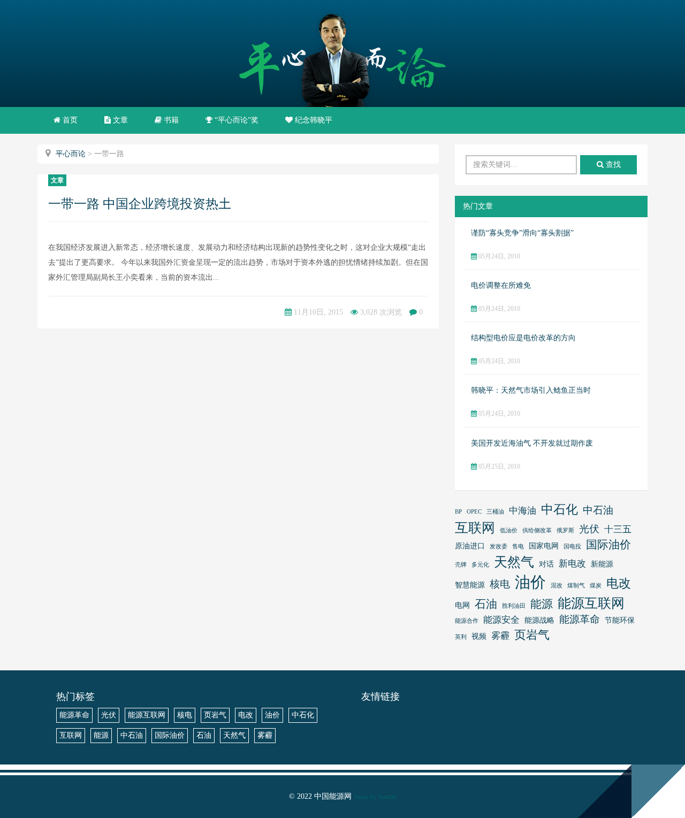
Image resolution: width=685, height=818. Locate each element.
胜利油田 (514, 606)
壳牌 (461, 565)
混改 (556, 585)
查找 (612, 164)
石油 (486, 604)
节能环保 (620, 620)
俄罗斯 (565, 530)
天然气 (514, 562)
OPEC (474, 512)
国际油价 (608, 545)
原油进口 (470, 546)
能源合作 (466, 621)
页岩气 (532, 635)
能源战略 (539, 620)
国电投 (572, 546)
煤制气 (576, 585)
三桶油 (495, 512)
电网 (462, 605)
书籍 (170, 120)
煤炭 (596, 585)
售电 (518, 546)
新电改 (572, 564)
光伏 (589, 528)
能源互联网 (591, 603)
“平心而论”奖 (235, 120)
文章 (119, 120)
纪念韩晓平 (312, 120)
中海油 (522, 511)
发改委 (498, 546)
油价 (530, 582)
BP (458, 512)
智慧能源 (470, 585)
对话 (546, 564)
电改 (618, 583)
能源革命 (579, 619)
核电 (500, 584)
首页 (69, 120)
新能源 (602, 564)
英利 (461, 637)
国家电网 (544, 546)
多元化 (480, 565)
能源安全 (501, 620)
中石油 (598, 510)
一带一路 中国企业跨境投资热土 (139, 204)
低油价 (508, 530)
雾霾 (500, 636)
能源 (541, 604)
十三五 (617, 529)
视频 (478, 636)
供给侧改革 (537, 530)
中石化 (559, 509)
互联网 (475, 528)
